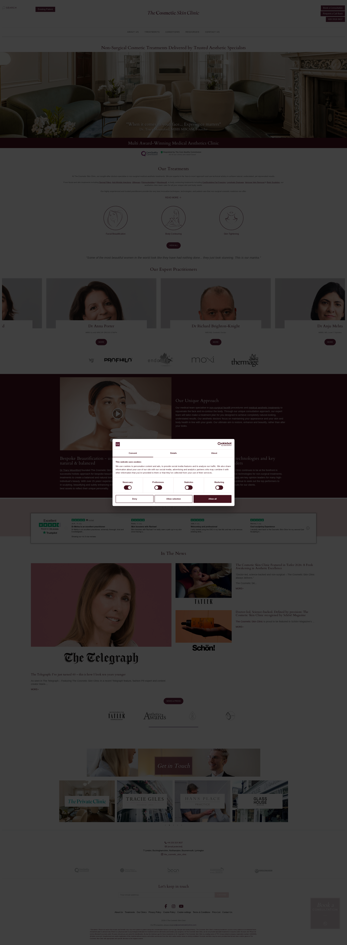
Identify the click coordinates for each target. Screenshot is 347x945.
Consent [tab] (133, 453)
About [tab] (214, 453)
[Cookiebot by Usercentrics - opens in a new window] (220, 444)
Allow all (212, 499)
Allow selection (173, 499)
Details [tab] (173, 453)
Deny (134, 499)
